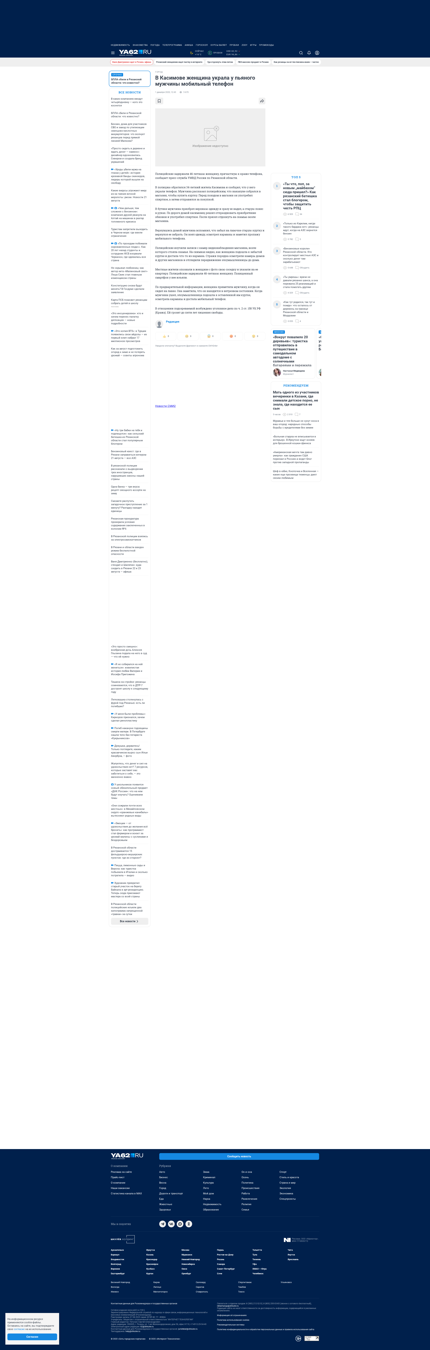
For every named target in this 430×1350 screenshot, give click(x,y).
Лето (206, 1188)
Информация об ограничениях (232, 1315)
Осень (245, 1177)
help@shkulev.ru (132, 1331)
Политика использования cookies (233, 1320)
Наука (206, 1198)
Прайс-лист (117, 1177)
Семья (245, 1209)
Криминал (209, 1177)
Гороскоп (202, 45)
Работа (246, 1193)
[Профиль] (317, 53)
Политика (247, 1182)
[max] (180, 1224)
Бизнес (163, 1177)
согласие (19, 1329)
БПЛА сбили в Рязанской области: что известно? (126, 81)
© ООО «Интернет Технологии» (164, 1339)
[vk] (171, 1224)
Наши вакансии (120, 1188)
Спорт (283, 1171)
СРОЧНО (117, 75)
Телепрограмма (172, 45)
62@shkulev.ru (147, 1326)
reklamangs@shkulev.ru (228, 1306)
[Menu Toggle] (113, 53)
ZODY (244, 45)
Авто (162, 1171)
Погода (155, 45)
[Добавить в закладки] (159, 101)
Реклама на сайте (121, 1171)
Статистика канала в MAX (126, 1193)
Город (162, 1188)
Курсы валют (219, 45)
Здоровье (165, 1209)
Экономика (286, 1193)
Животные (165, 1204)
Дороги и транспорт (171, 1193)
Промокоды (266, 45)
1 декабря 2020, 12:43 (165, 92)
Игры (253, 45)
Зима (206, 1171)
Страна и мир (287, 1182)
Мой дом (208, 1193)
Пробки (234, 45)
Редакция (172, 321)
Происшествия (250, 1188)
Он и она (247, 1171)
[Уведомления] (309, 53)
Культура (208, 1182)
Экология (285, 1188)
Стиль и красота (289, 1177)
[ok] (188, 1224)
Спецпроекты (288, 1198)
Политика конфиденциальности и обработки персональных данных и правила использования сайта (265, 1329)
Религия (246, 1204)
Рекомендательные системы (230, 1325)
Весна (162, 1182)
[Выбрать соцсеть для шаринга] (262, 101)
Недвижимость (120, 45)
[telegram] (162, 1224)
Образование (211, 1209)
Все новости (130, 92)
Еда (161, 1198)
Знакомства (140, 45)
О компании (118, 1182)
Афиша (189, 45)
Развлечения (249, 1198)
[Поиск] (301, 53)
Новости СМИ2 (165, 406)
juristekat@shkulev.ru (188, 1329)
